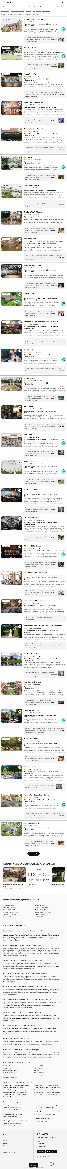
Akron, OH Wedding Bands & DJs (11, 1109)
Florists (36, 6)
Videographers (22, 6)
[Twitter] (43, 1157)
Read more (54, 39)
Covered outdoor (46, 11)
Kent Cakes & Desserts (9, 1072)
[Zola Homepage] (10, 2)
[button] (19, 20)
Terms (20, 1164)
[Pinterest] (40, 1157)
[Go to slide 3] (11, 30)
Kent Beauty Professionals (10, 1077)
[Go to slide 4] (13, 30)
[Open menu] (4, 2)
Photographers (13, 6)
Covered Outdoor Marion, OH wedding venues (46, 1090)
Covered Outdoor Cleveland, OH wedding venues (16, 1085)
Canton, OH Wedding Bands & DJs (12, 1107)
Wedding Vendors (5, 11)
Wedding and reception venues (17, 11)
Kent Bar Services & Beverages (11, 1070)
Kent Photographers (39, 1075)
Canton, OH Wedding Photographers (12, 1123)
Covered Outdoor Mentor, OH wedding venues (46, 1085)
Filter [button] (34, 1165)
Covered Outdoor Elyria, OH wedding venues (14, 1094)
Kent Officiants (7, 1068)
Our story (5, 1138)
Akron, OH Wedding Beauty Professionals (44, 1114)
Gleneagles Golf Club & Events (11, 912)
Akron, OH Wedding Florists (41, 1121)
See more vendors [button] (33, 853)
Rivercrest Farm (7, 916)
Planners (48, 6)
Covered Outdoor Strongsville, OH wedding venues (47, 1087)
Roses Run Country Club (9, 907)
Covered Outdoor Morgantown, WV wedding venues (47, 1094)
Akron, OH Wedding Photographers (12, 1125)
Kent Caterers (6, 1075)
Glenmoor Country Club (9, 914)
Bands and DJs (55, 6)
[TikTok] (48, 1157)
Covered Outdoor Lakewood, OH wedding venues (16, 1096)
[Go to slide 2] (10, 30)
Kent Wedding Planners (40, 1068)
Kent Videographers (39, 1072)
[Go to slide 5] (14, 30)
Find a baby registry (42, 1146)
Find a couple (40, 1143)
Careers (5, 1143)
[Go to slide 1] (9, 30)
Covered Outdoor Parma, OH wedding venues (15, 1087)
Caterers (30, 6)
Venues (5, 6)
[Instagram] (45, 1157)
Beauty (42, 6)
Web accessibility (43, 1164)
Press (4, 1145)
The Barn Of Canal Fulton (9, 909)
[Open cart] (63, 2)
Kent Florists (37, 1070)
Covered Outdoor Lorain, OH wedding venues (15, 1092)
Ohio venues (28, 11)
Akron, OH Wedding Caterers (10, 1116)
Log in (38, 1141)
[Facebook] (37, 1157)
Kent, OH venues (37, 11)
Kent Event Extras (7, 1065)
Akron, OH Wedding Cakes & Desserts (44, 1107)
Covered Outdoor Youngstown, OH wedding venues (16, 1090)
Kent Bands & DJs (38, 1065)
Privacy (15, 1164)
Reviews (5, 1140)
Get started (41, 1151)
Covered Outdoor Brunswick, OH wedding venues (47, 1092)
